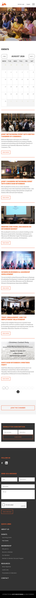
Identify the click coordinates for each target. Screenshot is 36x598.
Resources (5, 563)
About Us (5, 529)
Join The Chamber (18, 408)
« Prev (4, 56)
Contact (5, 578)
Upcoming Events (7, 537)
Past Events (5, 540)
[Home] (3, 3)
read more (6, 152)
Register (28, 4)
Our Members (6, 555)
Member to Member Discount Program (12, 558)
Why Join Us (5, 549)
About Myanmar (6, 566)
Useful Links (5, 570)
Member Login (21, 4)
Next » (31, 56)
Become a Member (7, 552)
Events (4, 534)
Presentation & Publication (9, 573)
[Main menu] (33, 4)
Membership (6, 546)
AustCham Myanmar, (18, 594)
